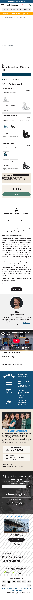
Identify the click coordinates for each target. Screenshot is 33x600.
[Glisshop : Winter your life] (12, 5)
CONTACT (17, 450)
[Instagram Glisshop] (16, 503)
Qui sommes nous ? (12, 557)
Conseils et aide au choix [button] (12, 364)
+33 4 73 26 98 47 (17, 457)
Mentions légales (7, 588)
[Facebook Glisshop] (12, 503)
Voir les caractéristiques (25, 92)
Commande (8, 553)
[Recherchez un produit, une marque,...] (30, 9)
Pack (5, 79)
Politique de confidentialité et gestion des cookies (21, 589)
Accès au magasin (16, 539)
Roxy (4, 65)
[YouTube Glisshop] (20, 503)
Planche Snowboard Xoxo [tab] (16, 221)
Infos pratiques (11, 561)
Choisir (27, 179)
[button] (16, 356)
